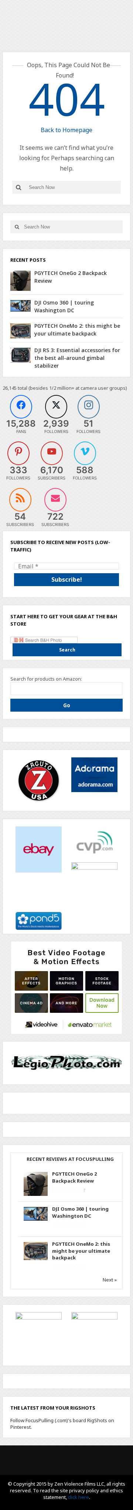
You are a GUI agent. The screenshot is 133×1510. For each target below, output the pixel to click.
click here (78, 1497)
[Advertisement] (66, 987)
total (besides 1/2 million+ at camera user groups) (72, 388)
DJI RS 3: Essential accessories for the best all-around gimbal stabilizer (77, 358)
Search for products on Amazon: (46, 678)
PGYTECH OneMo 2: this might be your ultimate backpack (81, 1250)
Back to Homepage (66, 130)
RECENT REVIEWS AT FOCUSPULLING (70, 1159)
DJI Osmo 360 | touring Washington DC (80, 1212)
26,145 (10, 388)
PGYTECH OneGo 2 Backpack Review (74, 1177)
